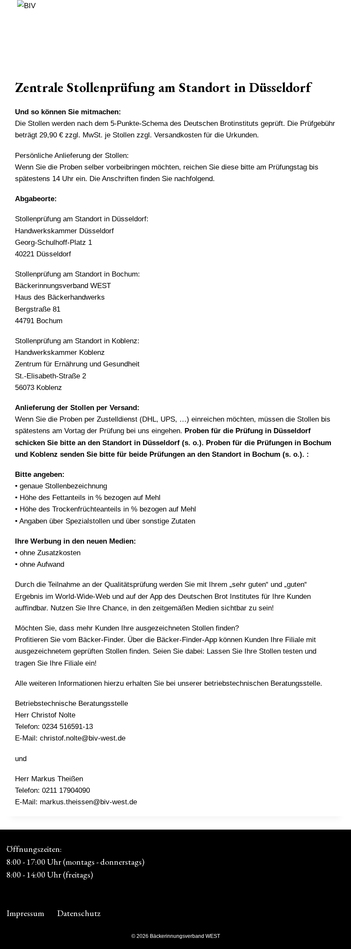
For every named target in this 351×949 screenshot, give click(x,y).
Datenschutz (79, 913)
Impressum (25, 913)
